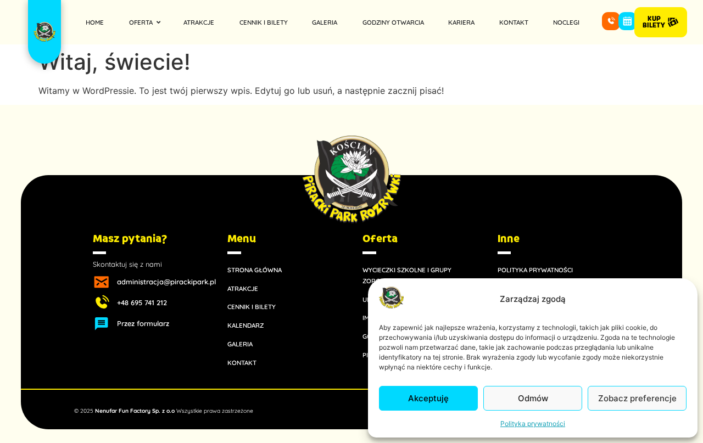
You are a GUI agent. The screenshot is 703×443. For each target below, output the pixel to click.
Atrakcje (242, 288)
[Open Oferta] (158, 22)
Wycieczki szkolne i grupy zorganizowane (406, 275)
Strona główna (254, 270)
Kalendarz (245, 325)
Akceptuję (428, 398)
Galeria (240, 344)
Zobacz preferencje (637, 398)
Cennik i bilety (251, 306)
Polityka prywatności (532, 423)
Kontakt (241, 362)
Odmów (533, 398)
